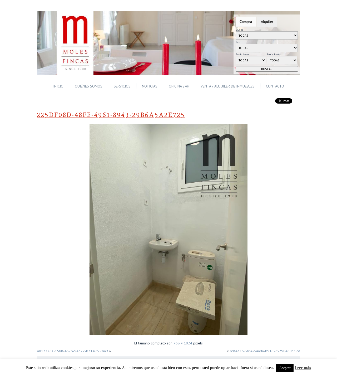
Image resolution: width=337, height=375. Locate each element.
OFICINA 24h (179, 86)
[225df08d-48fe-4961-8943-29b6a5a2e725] (168, 335)
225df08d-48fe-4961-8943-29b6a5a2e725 (111, 115)
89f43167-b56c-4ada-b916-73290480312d (265, 351)
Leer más (303, 368)
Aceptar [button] (284, 368)
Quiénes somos (88, 86)
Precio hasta (273, 54)
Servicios (122, 86)
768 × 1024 (183, 343)
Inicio (58, 86)
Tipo (238, 42)
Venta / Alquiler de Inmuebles (228, 86)
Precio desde (242, 54)
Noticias (149, 86)
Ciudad (239, 29)
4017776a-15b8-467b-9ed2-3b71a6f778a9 (72, 351)
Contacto (275, 86)
